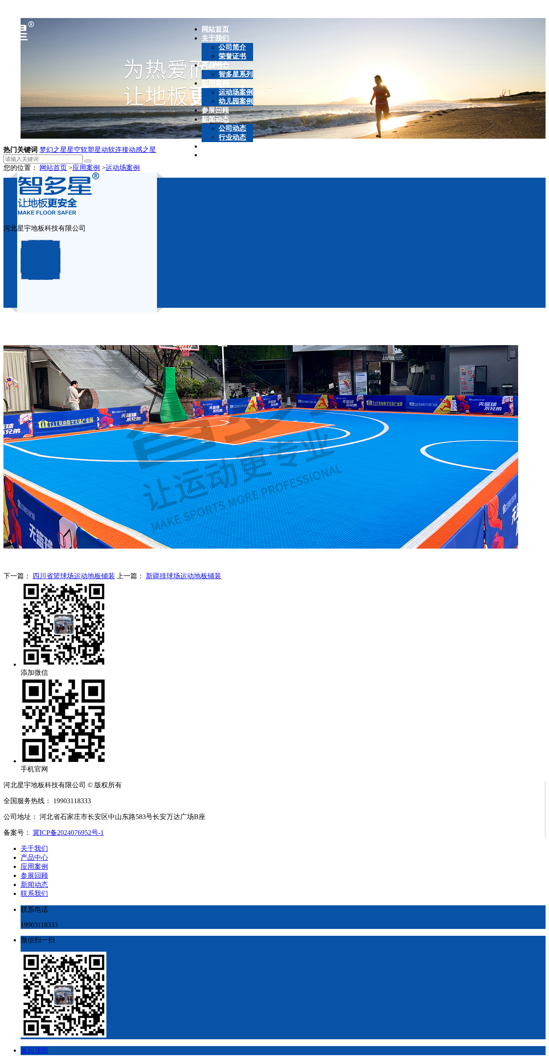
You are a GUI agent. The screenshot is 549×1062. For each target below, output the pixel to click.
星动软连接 (111, 149)
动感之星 (142, 149)
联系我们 (34, 893)
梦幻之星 (53, 149)
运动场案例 (123, 167)
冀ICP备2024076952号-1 (68, 832)
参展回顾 (34, 875)
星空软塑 (80, 149)
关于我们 (34, 848)
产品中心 (34, 857)
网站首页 (53, 167)
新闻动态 (34, 884)
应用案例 (86, 167)
